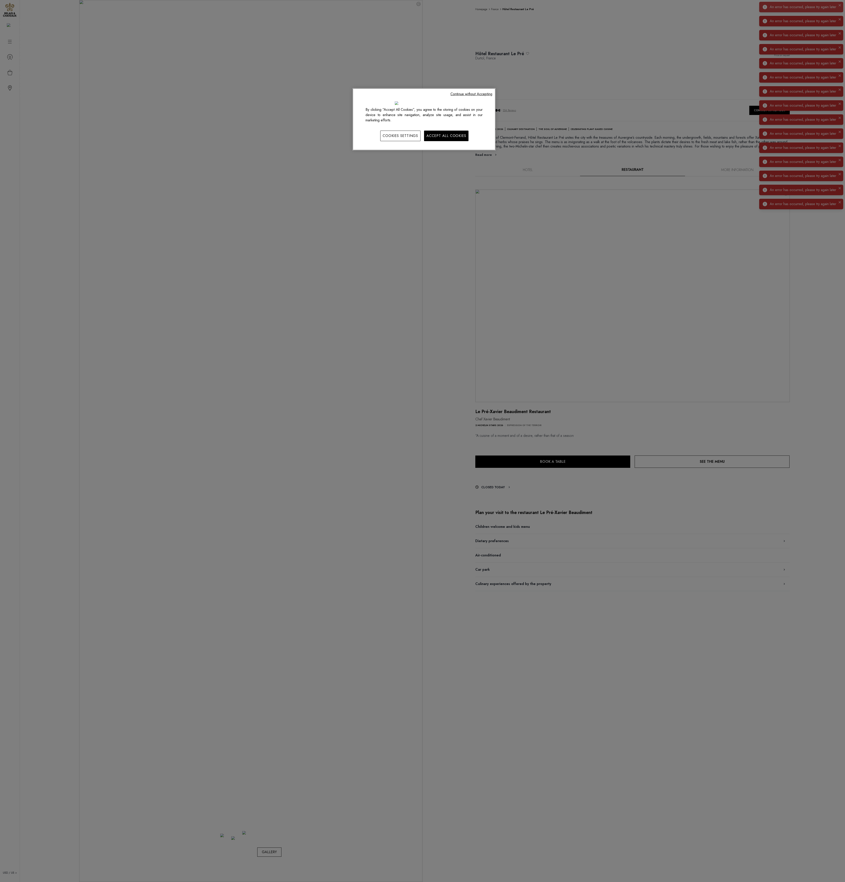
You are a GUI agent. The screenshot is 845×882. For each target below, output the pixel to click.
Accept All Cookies (446, 135)
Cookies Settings (400, 135)
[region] (424, 119)
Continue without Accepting (471, 94)
